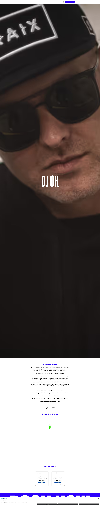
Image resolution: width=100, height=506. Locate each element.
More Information (41, 480)
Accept (42, 482)
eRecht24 (45, 484)
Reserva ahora (69, 1)
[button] (63, 2)
